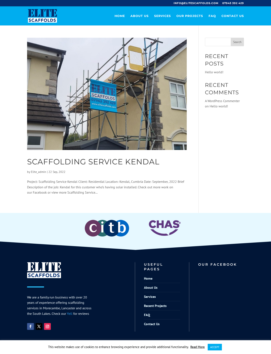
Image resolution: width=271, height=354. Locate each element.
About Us (139, 16)
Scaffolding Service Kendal (93, 161)
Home (120, 16)
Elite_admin (38, 172)
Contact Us (232, 16)
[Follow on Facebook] (30, 326)
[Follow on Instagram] (47, 326)
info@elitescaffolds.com (196, 3)
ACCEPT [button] (214, 347)
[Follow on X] (39, 326)
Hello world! (214, 72)
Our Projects (189, 16)
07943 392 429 (233, 3)
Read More (197, 347)
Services (162, 16)
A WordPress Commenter (222, 101)
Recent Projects (155, 306)
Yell (69, 313)
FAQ (212, 16)
